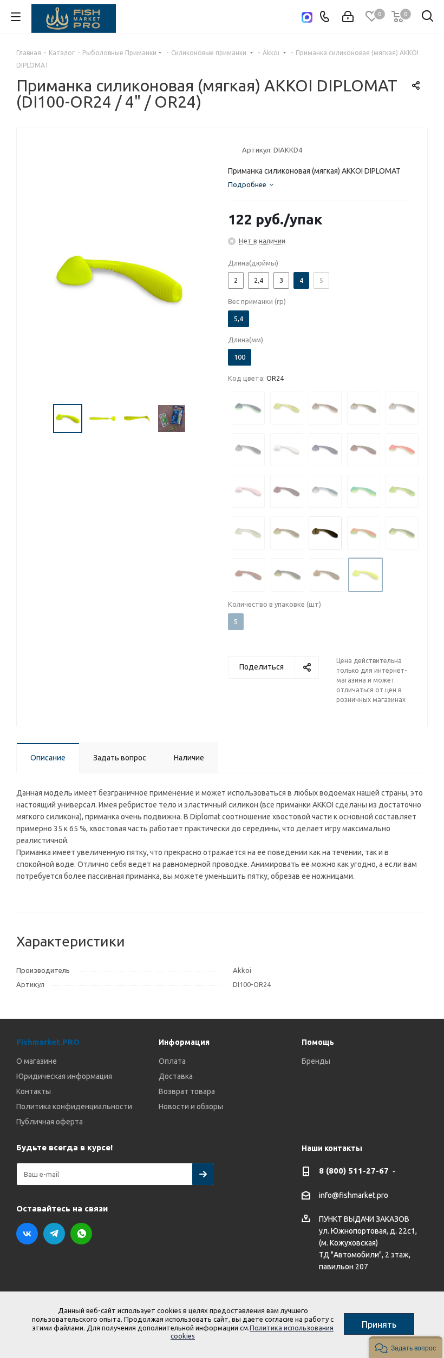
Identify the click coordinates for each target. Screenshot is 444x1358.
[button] (405, 1347)
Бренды (316, 1061)
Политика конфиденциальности (74, 1106)
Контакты (33, 1091)
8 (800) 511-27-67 (354, 1170)
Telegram (54, 1233)
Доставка (176, 1076)
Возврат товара (187, 1091)
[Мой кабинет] (348, 16)
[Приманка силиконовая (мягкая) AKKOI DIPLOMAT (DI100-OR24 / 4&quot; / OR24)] (119, 278)
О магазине (36, 1061)
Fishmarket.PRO (48, 1041)
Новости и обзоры (191, 1106)
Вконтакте (27, 1233)
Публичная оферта (49, 1121)
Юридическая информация (64, 1076)
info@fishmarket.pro (353, 1195)
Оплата (172, 1061)
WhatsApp (81, 1233)
